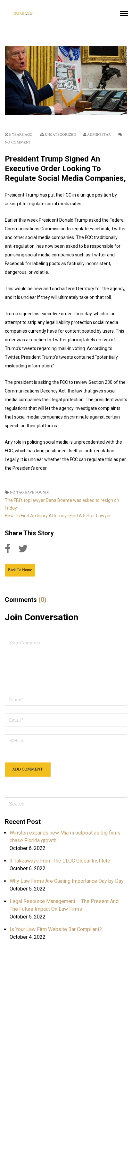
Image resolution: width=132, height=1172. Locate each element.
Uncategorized (60, 134)
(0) (42, 600)
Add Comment (27, 769)
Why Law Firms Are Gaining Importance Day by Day (67, 881)
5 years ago (20, 134)
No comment (18, 142)
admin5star (99, 134)
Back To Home (20, 570)
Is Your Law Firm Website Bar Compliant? (56, 929)
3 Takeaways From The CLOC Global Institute (60, 861)
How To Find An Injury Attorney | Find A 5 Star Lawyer (58, 515)
